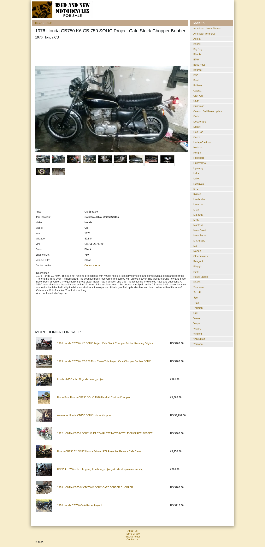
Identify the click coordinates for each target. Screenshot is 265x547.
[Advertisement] (110, 52)
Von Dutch (199, 339)
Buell (196, 80)
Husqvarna (199, 163)
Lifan (196, 209)
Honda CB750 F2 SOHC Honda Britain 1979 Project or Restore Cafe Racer (99, 451)
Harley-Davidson (202, 142)
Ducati (197, 126)
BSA (195, 75)
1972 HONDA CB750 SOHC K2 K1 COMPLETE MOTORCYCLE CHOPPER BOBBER (105, 433)
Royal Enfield (200, 276)
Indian (196, 173)
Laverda (198, 204)
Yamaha (198, 344)
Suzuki (197, 292)
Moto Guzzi (199, 230)
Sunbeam (198, 287)
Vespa (196, 323)
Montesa (198, 225)
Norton (197, 251)
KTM (196, 189)
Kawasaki (198, 183)
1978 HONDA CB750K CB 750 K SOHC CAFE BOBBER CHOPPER (95, 487)
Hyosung (198, 168)
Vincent (197, 333)
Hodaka (197, 147)
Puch (196, 271)
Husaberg (199, 157)
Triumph (198, 308)
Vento (196, 318)
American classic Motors (207, 28)
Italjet (196, 178)
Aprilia (197, 38)
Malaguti (198, 214)
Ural (195, 313)
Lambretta (199, 199)
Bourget (197, 70)
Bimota (197, 54)
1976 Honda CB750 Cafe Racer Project (79, 505)
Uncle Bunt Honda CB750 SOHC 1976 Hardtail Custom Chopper (93, 397)
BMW (196, 59)
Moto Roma (199, 235)
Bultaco (197, 85)
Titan (196, 302)
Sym (195, 297)
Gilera (196, 137)
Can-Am (198, 95)
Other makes (200, 256)
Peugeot (198, 261)
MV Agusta (199, 240)
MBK (196, 220)
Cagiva (197, 90)
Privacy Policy (132, 536)
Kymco (197, 194)
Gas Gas (198, 132)
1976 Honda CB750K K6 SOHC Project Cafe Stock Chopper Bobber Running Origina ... (106, 343)
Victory (197, 328)
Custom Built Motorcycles (207, 111)
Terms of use (132, 533)
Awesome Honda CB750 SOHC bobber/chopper (84, 415)
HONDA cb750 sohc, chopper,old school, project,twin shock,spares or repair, (99, 469)
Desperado (199, 121)
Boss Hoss (199, 64)
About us (132, 530)
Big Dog (197, 49)
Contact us (132, 539)
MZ (195, 245)
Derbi (196, 116)
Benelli (197, 44)
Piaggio (197, 266)
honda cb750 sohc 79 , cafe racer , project (80, 379)
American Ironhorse (204, 33)
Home (38, 23)
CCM (196, 101)
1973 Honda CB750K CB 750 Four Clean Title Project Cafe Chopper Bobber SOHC (104, 361)
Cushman (198, 106)
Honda (48, 23)
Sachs (196, 282)
